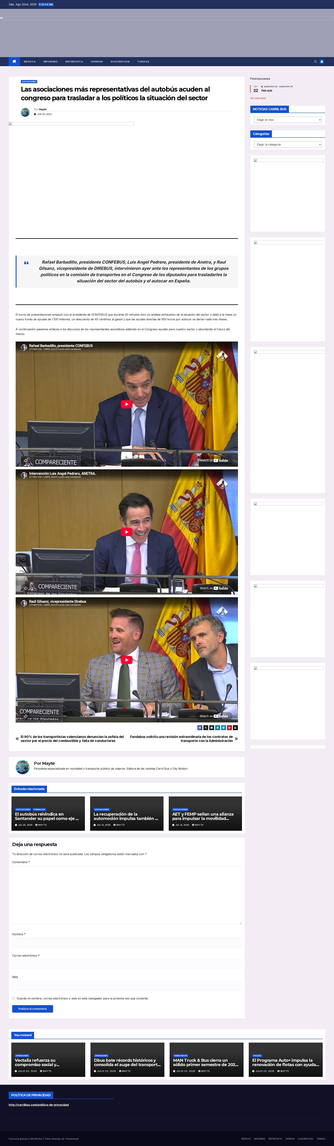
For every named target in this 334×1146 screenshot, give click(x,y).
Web (15, 977)
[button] (315, 61)
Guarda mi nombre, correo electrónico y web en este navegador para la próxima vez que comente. (82, 998)
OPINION (97, 61)
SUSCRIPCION (120, 61)
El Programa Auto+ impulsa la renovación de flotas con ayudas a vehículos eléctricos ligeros (285, 1064)
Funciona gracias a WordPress (26, 1138)
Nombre (19, 934)
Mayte (43, 109)
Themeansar (72, 1138)
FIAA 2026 (266, 90)
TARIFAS (143, 61)
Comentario (21, 862)
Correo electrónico (26, 955)
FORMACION (39, 809)
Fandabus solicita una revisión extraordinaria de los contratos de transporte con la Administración (181, 739)
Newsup (56, 1138)
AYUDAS (257, 1056)
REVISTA (30, 61)
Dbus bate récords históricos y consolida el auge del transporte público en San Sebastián (127, 1064)
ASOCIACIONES (29, 82)
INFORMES (50, 61)
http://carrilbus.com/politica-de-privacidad (39, 1104)
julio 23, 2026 (28, 1071)
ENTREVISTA (74, 61)
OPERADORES (22, 1056)
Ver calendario (258, 98)
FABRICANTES (180, 1056)
